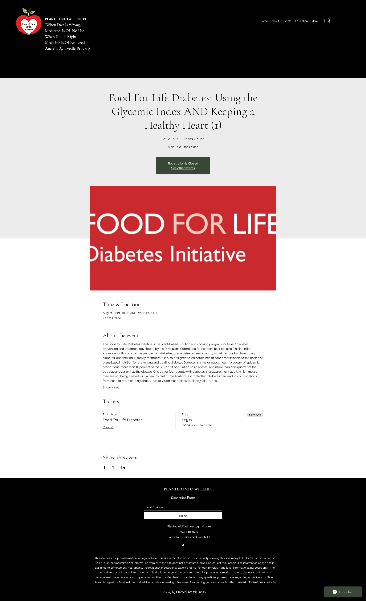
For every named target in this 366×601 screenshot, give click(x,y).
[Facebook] (324, 21)
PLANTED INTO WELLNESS (65, 19)
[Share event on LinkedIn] (123, 467)
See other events (183, 168)
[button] (329, 21)
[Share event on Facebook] (104, 467)
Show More (111, 387)
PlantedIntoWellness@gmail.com (189, 526)
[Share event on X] (114, 467)
